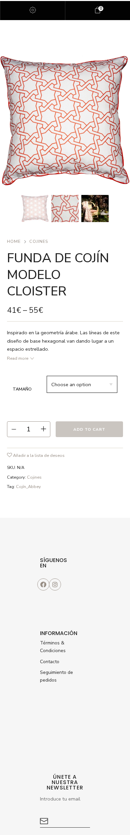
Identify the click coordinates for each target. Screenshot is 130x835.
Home (14, 241)
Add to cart (89, 429)
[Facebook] (43, 584)
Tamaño (22, 389)
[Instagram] (55, 584)
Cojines (38, 241)
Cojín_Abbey (28, 487)
